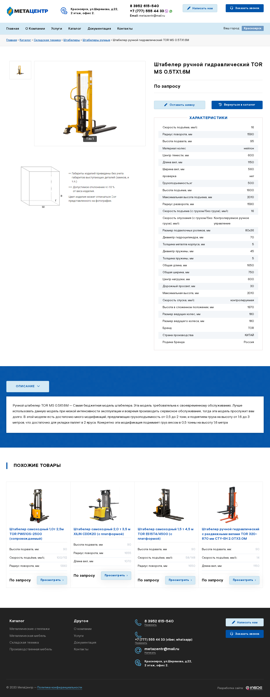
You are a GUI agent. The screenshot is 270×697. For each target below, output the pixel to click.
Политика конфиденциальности (59, 687)
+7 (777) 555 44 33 (147, 11)
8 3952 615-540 (144, 6)
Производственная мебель (30, 649)
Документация (99, 29)
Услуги (56, 29)
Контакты (125, 29)
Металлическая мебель (27, 636)
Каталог (74, 29)
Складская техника (24, 642)
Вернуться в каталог (239, 105)
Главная (12, 29)
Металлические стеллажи (29, 629)
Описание (26, 386)
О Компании (35, 29)
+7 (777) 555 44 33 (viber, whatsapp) (163, 639)
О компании (83, 629)
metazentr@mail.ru (147, 16)
